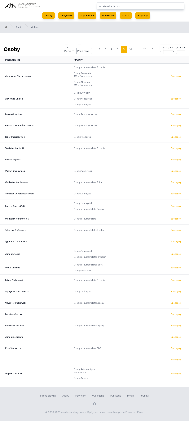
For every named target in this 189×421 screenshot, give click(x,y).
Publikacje (108, 15)
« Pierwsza (69, 49)
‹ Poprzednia (83, 49)
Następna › (166, 49)
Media (125, 15)
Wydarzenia (87, 15)
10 (130, 49)
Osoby (48, 15)
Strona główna (48, 395)
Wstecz (35, 27)
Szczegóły (176, 76)
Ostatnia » (179, 49)
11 (138, 49)
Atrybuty (143, 15)
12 (144, 49)
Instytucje (66, 15)
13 (152, 49)
